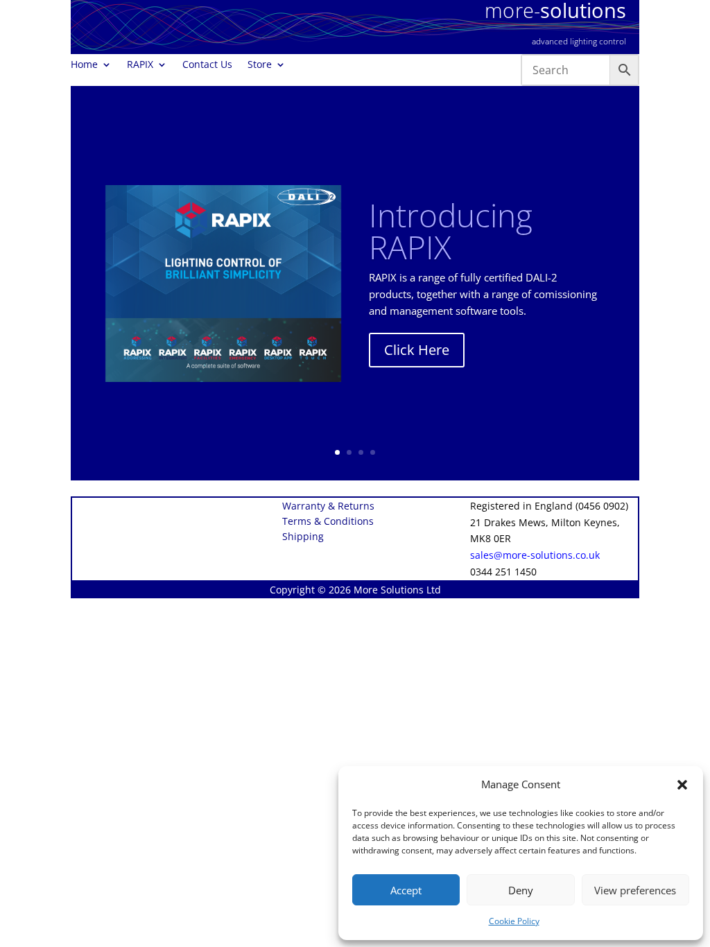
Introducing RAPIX (450, 230)
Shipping (303, 537)
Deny (520, 890)
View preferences (635, 890)
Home (84, 65)
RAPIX (140, 65)
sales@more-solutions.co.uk (535, 555)
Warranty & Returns (328, 506)
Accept (406, 890)
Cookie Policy (514, 921)
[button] (682, 785)
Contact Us (207, 65)
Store (260, 65)
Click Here (416, 349)
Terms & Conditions (328, 522)
